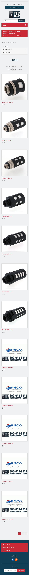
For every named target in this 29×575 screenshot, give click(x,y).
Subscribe (21, 570)
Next (26, 533)
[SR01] (15, 201)
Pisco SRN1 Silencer (7, 368)
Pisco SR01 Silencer (7, 216)
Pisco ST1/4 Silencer (7, 519)
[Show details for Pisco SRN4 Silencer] (15, 466)
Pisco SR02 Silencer (7, 254)
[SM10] (15, 87)
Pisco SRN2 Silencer (7, 405)
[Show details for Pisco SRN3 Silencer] (15, 428)
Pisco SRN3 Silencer (7, 443)
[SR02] (15, 239)
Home (4, 31)
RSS (16, 559)
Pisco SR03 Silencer (7, 292)
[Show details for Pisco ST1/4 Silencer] (15, 504)
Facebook (12, 559)
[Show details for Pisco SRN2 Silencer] (15, 390)
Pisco (6, 46)
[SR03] (15, 277)
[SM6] (15, 163)
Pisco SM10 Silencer (7, 102)
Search (21, 20)
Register (9, 4)
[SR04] (15, 314)
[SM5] (15, 125)
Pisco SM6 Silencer (7, 178)
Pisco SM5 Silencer (7, 140)
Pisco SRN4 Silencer (7, 481)
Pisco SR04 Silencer (7, 330)
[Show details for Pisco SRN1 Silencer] (15, 352)
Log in (14, 4)
